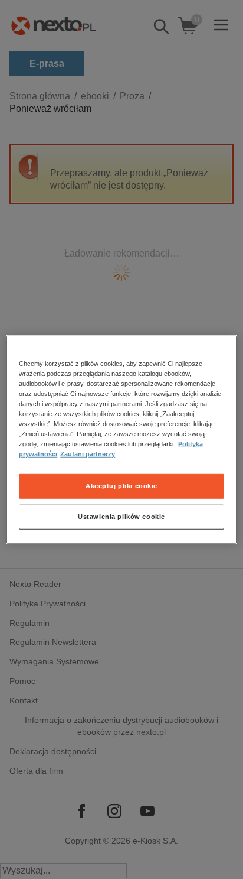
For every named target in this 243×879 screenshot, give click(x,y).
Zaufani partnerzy (87, 454)
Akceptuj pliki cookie (121, 485)
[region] (121, 439)
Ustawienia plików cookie (121, 516)
